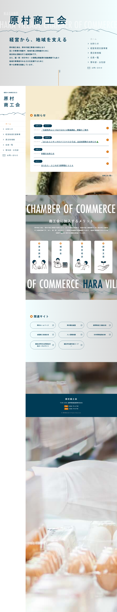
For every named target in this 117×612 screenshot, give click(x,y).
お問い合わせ (97, 68)
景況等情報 (95, 52)
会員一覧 (94, 57)
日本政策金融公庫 (100, 334)
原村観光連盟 (71, 325)
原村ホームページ (43, 325)
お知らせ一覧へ (107, 175)
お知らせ (94, 43)
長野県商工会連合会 (99, 325)
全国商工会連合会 (43, 334)
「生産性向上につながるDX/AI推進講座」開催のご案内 (64, 130)
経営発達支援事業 (99, 48)
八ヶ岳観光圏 (71, 334)
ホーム (93, 39)
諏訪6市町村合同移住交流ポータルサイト (43, 345)
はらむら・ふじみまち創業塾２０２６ (57, 165)
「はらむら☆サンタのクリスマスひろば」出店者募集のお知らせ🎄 (70, 141)
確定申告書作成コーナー (71, 345)
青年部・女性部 (97, 62)
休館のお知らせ (47, 153)
